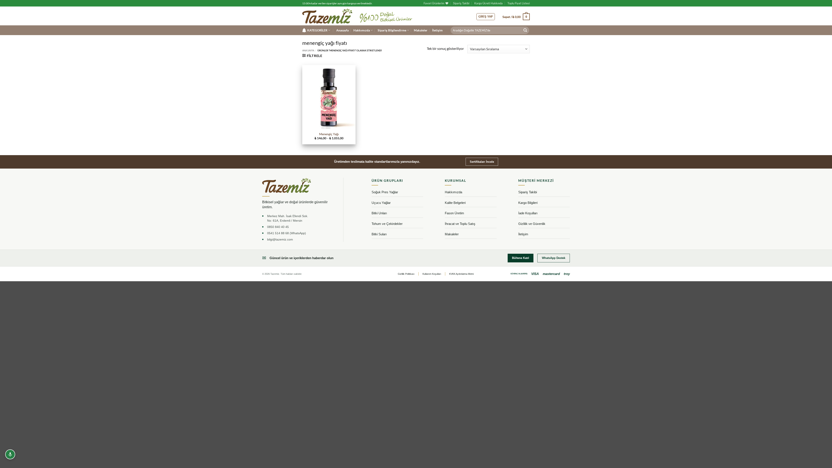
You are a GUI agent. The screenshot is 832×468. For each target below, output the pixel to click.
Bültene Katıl (520, 258)
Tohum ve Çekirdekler (387, 224)
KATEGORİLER (317, 30)
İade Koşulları (528, 213)
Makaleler (420, 30)
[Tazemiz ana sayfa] (286, 185)
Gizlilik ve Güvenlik (531, 224)
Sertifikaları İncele (482, 161)
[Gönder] (525, 30)
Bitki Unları (379, 213)
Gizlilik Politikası (406, 274)
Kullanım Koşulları (431, 274)
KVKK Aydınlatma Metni (461, 274)
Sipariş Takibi (461, 3)
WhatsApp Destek (553, 258)
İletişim (437, 30)
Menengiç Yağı (329, 134)
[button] (516, 16)
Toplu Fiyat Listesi (518, 3)
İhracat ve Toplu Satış (460, 224)
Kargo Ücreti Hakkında (488, 3)
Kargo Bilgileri (528, 203)
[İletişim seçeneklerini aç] (10, 454)
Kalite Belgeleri (455, 203)
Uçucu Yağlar (381, 203)
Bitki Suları (379, 234)
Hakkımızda (361, 30)
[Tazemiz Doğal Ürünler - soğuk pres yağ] (327, 16)
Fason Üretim (454, 213)
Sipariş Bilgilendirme (392, 30)
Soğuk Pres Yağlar (385, 192)
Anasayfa (342, 30)
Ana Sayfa (308, 50)
